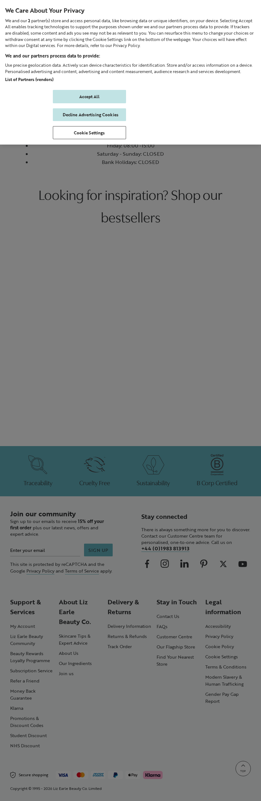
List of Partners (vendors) (29, 79)
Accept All (89, 96)
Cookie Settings (89, 132)
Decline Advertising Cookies (91, 114)
